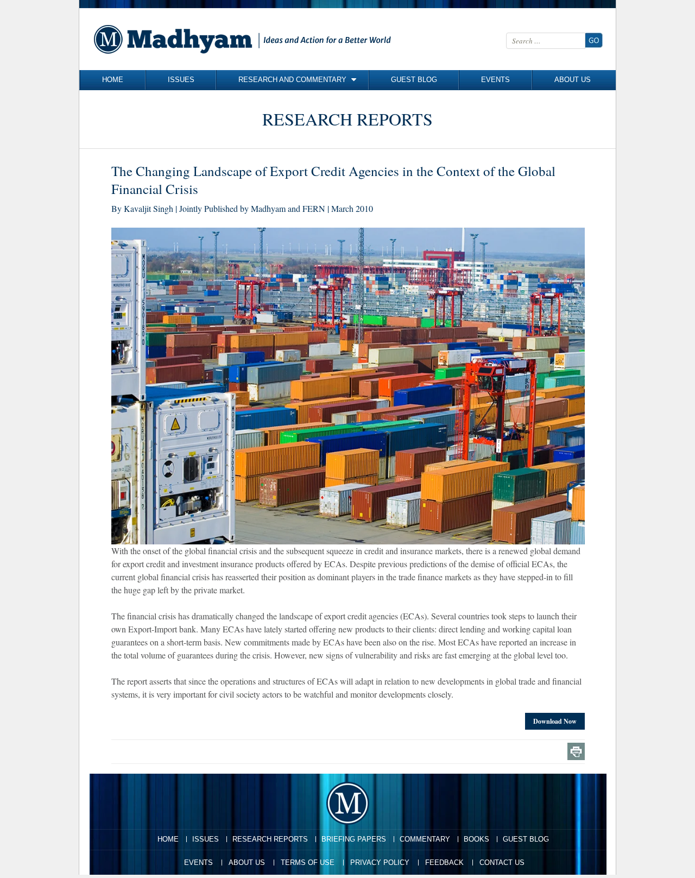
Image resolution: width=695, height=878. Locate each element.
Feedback (444, 862)
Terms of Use (307, 862)
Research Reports (270, 839)
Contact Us (502, 862)
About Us (572, 80)
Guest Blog (414, 80)
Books (476, 839)
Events (495, 80)
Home (112, 80)
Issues (181, 80)
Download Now (555, 721)
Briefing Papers (353, 839)
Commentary (425, 839)
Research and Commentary (292, 80)
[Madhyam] (245, 39)
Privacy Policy (379, 862)
